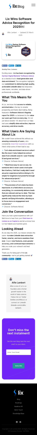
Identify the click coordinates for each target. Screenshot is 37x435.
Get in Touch (18, 410)
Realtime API (18, 406)
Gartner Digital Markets (11, 76)
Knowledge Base (18, 413)
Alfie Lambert (12, 32)
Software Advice (27, 76)
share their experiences (19, 144)
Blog (18, 399)
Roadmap (18, 403)
